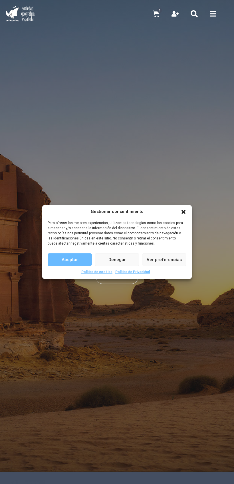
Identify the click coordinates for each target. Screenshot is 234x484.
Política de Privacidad (132, 272)
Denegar (117, 259)
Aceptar (70, 259)
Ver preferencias (164, 259)
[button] (183, 212)
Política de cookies (96, 272)
